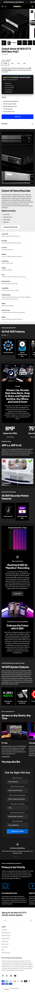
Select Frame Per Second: (17, 786)
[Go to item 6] (30, 43)
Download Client (6, 756)
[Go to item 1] (4, 43)
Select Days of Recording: (17, 804)
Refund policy (5, 944)
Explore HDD (17, 593)
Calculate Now (17, 831)
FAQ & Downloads (6, 932)
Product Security (6, 952)
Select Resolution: (17, 778)
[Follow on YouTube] (15, 976)
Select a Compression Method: (17, 795)
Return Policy (5, 941)
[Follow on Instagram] (11, 976)
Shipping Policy (5, 938)
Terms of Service (6, 935)
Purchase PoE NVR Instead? (11, 227)
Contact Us (4, 930)
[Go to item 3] (14, 43)
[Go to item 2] (9, 43)
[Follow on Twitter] (7, 976)
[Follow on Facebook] (3, 976)
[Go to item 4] (19, 43)
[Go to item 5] (24, 43)
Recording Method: (17, 821)
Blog (3, 950)
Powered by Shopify (15, 988)
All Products (5, 947)
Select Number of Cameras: (17, 812)
